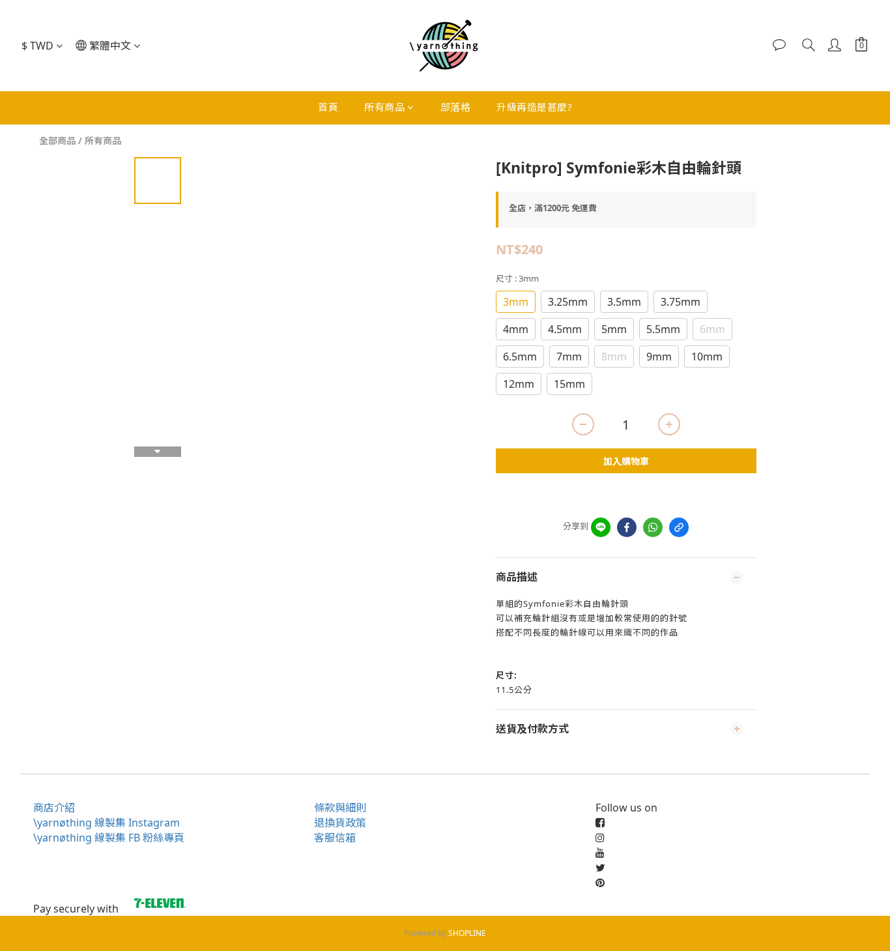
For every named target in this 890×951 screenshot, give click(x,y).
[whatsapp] (653, 527)
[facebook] (627, 527)
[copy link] (679, 527)
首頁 (328, 106)
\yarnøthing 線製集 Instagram (106, 822)
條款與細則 (340, 807)
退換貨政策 (340, 822)
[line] (600, 527)
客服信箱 (335, 837)
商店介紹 (54, 807)
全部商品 (57, 140)
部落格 (455, 106)
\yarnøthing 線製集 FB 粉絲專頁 (108, 837)
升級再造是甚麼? (534, 106)
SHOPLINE (467, 933)
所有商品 (384, 106)
